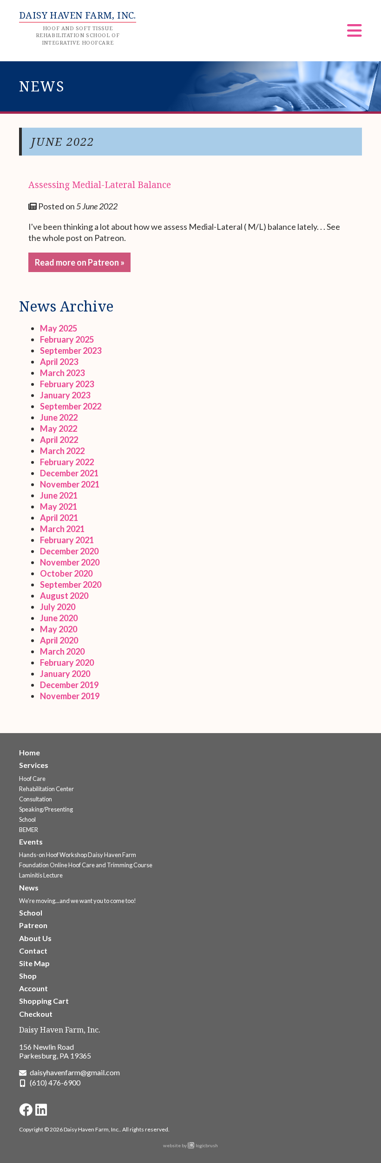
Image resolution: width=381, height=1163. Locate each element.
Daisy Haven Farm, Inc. (59, 1030)
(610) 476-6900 (55, 1082)
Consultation (35, 799)
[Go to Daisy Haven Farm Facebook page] (26, 1110)
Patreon (33, 925)
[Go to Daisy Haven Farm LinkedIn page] (41, 1110)
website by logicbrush (190, 1145)
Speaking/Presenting (46, 809)
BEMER (28, 829)
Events (31, 841)
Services (33, 764)
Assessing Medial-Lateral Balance (99, 184)
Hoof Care (32, 778)
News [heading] (42, 86)
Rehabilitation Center (46, 789)
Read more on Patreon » (80, 262)
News (29, 887)
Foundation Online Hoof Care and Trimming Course (85, 865)
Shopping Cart (44, 1000)
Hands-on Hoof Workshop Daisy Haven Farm (77, 854)
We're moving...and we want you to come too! (77, 900)
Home (29, 752)
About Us (35, 938)
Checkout (36, 1013)
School (27, 819)
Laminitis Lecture (41, 875)
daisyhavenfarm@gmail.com (75, 1072)
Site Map (34, 963)
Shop (28, 975)
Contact (33, 950)
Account (33, 988)
